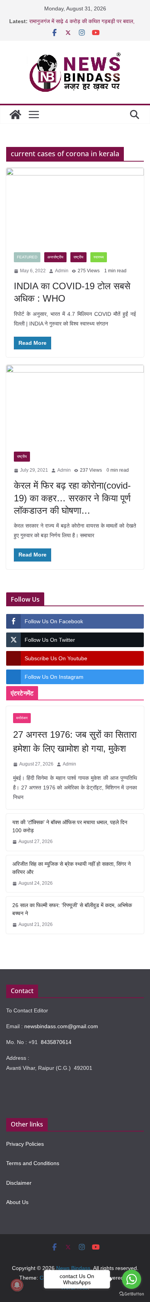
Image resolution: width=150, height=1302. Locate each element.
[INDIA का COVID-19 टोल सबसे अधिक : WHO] (75, 206)
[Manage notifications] (17, 1285)
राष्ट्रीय (78, 257)
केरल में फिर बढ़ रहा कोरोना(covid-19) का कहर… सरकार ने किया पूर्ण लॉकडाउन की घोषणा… (72, 497)
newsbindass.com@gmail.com (61, 1026)
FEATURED (27, 257)
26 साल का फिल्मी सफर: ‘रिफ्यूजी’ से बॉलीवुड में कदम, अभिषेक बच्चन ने (72, 909)
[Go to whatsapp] (131, 1279)
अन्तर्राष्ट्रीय (55, 257)
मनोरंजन (22, 718)
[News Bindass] (15, 114)
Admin (61, 270)
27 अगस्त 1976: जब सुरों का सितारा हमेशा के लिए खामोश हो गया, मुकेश (75, 741)
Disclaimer (19, 1183)
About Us (17, 1202)
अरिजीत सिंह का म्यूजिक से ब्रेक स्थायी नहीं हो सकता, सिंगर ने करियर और (71, 868)
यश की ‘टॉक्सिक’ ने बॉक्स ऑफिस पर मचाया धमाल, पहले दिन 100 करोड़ (69, 826)
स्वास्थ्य (98, 257)
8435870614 (56, 1042)
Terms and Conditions (32, 1163)
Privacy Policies (25, 1144)
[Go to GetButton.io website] (131, 1294)
